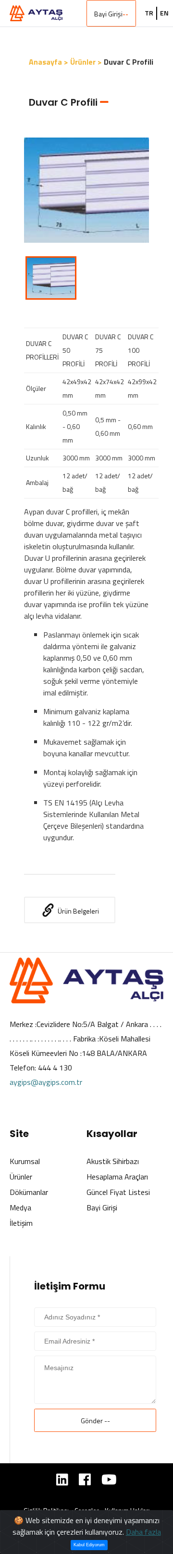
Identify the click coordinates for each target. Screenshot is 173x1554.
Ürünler (21, 1176)
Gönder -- (95, 1420)
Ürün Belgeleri (78, 911)
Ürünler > (86, 62)
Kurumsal (25, 1161)
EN (164, 13)
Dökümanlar (29, 1192)
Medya (20, 1207)
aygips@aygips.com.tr (46, 1082)
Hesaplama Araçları (117, 1176)
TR (149, 13)
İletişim (21, 1223)
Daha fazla (143, 1532)
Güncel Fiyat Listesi (118, 1192)
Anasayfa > (48, 62)
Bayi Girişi (111, 14)
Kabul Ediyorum (89, 1544)
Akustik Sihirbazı (112, 1161)
